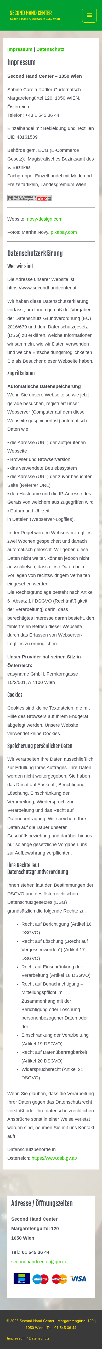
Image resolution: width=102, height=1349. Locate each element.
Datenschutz (50, 49)
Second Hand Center (31, 13)
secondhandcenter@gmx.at (40, 1261)
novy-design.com (44, 219)
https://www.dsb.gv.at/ (53, 1158)
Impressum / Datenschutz (28, 1338)
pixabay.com (64, 232)
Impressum (19, 49)
